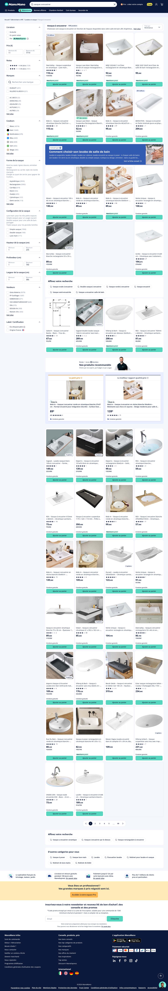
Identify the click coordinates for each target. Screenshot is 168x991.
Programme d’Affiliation (14, 963)
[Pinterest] (125, 960)
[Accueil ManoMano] (15, 4)
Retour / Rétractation (13, 943)
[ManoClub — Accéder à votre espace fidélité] (149, 4)
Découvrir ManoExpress (67, 963)
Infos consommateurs (128, 988)
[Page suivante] (123, 823)
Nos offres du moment (67, 953)
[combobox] (152, 27)
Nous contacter (10, 950)
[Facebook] (120, 960)
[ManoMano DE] (71, 973)
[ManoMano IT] (60, 973)
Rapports (142, 988)
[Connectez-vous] (156, 4)
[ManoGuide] (162, 985)
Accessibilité (152, 988)
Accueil (7, 20)
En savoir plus (106, 926)
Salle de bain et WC (17, 20)
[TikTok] (136, 960)
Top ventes (62, 960)
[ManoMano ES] (77, 973)
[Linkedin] (114, 960)
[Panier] (161, 4)
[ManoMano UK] (66, 973)
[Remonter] (160, 976)
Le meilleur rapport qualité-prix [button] (131, 378)
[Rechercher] (32, 4)
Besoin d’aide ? (10, 946)
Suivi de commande (12, 939)
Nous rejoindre (10, 960)
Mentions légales (49, 988)
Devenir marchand (12, 956)
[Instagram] (131, 960)
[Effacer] (114, 4)
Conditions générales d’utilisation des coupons (23, 967)
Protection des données (67, 988)
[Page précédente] (86, 823)
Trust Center (84, 988)
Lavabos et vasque (31, 20)
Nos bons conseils (65, 939)
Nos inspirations (64, 956)
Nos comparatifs (64, 946)
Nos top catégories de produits (70, 943)
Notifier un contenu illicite (15, 953)
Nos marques (63, 950)
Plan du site (36, 988)
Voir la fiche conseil (131, 161)
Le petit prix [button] (74, 378)
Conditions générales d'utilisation (104, 988)
